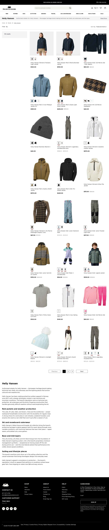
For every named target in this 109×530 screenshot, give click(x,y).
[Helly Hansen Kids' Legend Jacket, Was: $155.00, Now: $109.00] (95, 254)
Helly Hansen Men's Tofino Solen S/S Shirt (41, 315)
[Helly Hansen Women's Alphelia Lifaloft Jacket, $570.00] (95, 128)
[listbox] (101, 27)
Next (81, 371)
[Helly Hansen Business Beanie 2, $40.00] (42, 128)
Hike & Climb (79, 13)
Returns (64, 492)
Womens (27, 489)
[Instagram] (15, 508)
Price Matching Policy (68, 496)
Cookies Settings (71, 524)
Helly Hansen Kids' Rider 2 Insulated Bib (65, 273)
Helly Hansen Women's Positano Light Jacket (40, 63)
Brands (43, 13)
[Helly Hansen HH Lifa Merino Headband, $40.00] (95, 86)
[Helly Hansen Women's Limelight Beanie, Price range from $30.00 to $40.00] (42, 338)
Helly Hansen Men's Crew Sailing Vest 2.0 (67, 315)
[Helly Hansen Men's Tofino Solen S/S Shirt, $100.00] (42, 296)
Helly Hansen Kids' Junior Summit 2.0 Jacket (41, 273)
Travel (53, 13)
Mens (26, 487)
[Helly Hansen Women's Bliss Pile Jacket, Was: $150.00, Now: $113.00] (95, 170)
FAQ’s (63, 487)
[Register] (92, 8)
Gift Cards (65, 499)
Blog (44, 496)
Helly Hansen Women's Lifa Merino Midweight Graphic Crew (41, 231)
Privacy (26, 524)
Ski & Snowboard (66, 13)
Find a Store (46, 489)
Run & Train (91, 13)
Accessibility (61, 524)
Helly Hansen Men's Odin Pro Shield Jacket (66, 189)
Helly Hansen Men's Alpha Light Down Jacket (67, 105)
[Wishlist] (101, 8)
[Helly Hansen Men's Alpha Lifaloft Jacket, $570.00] (42, 170)
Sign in (96, 8)
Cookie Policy (34, 524)
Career (45, 492)
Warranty (64, 489)
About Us (46, 487)
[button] (70, 8)
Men (7, 13)
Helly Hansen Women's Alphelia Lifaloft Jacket (94, 147)
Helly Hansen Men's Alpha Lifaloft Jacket (41, 189)
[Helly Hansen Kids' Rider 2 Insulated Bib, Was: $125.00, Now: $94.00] (68, 254)
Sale (101, 13)
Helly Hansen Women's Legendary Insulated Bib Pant (67, 147)
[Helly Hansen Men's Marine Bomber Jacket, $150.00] (68, 44)
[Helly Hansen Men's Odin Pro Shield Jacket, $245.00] (68, 170)
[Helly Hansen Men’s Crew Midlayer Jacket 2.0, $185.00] (42, 86)
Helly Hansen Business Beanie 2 (40, 147)
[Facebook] (7, 508)
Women (15, 13)
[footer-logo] (5, 486)
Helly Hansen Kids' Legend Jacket (94, 273)
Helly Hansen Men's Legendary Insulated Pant (93, 357)
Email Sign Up (47, 499)
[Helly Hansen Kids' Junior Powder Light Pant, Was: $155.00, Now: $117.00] (95, 212)
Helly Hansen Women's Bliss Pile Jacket (94, 185)
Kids (24, 13)
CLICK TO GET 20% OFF (11, 526)
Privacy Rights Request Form (47, 524)
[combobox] (53, 8)
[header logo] (9, 8)
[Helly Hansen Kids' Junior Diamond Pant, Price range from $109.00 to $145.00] (68, 212)
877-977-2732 (6, 493)
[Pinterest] (11, 508)
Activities (33, 13)
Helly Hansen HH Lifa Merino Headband (93, 105)
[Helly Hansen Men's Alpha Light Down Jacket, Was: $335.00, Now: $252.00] (68, 86)
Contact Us (46, 494)
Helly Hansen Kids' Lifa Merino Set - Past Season (94, 63)
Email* (82, 495)
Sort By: (93, 26)
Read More (103, 18)
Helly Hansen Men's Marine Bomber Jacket (68, 63)
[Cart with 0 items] (105, 8)
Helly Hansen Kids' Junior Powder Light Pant (94, 231)
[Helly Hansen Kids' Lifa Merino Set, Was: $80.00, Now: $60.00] (95, 296)
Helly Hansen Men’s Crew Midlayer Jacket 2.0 (41, 105)
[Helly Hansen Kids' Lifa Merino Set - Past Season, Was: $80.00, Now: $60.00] (95, 44)
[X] (3, 508)
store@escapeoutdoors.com (10, 495)
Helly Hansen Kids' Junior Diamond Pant (68, 231)
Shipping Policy (66, 494)
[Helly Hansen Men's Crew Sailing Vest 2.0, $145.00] (68, 296)
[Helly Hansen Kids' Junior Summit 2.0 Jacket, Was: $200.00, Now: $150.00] (42, 254)
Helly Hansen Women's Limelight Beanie (41, 357)
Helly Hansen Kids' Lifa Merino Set (94, 315)
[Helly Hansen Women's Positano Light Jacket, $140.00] (42, 44)
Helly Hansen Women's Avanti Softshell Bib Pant (66, 357)
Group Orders (28, 494)
